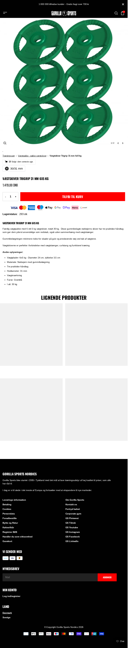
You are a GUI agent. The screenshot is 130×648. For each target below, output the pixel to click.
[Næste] (122, 143)
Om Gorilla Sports (74, 500)
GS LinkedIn (71, 541)
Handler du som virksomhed (17, 536)
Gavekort (7, 541)
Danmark (7, 613)
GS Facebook (72, 536)
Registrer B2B (10, 532)
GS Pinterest (72, 518)
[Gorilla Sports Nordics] (64, 13)
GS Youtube (71, 527)
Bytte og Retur (10, 523)
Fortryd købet (72, 509)
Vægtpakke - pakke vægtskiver (32, 156)
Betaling (7, 504)
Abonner (107, 577)
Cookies (7, 509)
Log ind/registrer (11, 596)
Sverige (6, 617)
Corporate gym (73, 513)
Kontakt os (71, 504)
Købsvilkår (8, 527)
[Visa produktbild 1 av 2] (64, 81)
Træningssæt (9, 156)
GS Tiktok (70, 523)
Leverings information (14, 500)
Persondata (9, 513)
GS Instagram (72, 532)
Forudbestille (10, 518)
